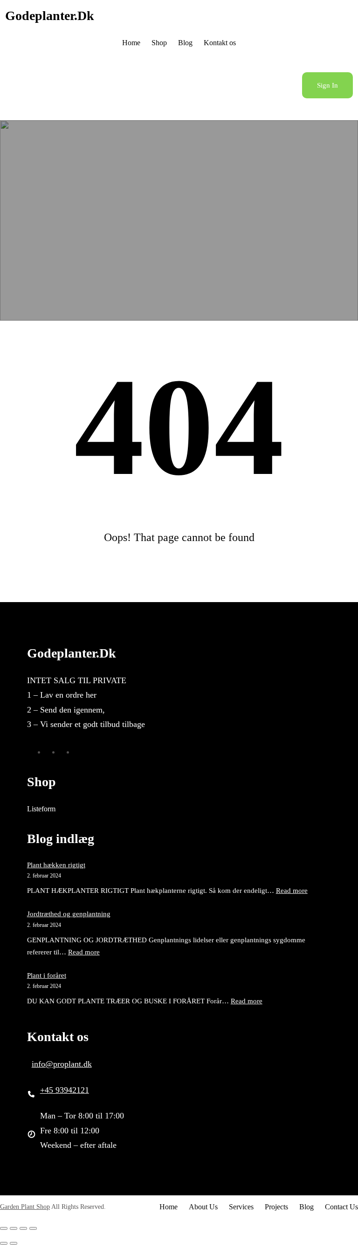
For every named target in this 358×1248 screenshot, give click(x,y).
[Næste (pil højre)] (13, 1243)
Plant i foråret (46, 975)
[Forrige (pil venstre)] (3, 1243)
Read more (292, 890)
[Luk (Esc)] (33, 1228)
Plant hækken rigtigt (56, 865)
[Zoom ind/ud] (3, 1228)
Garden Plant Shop (25, 1206)
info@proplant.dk (62, 1064)
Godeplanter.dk (49, 15)
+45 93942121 (64, 1090)
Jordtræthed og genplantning (68, 914)
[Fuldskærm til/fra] (13, 1228)
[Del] (23, 1228)
